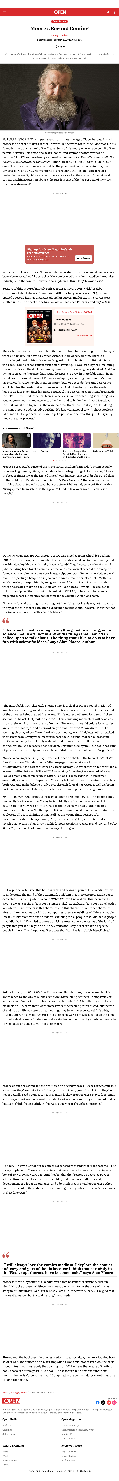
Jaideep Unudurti (59, 35)
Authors (6, 1425)
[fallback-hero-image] (16, 440)
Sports (5, 1464)
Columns (7, 1429)
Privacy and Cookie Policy (41, 1470)
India (5, 1451)
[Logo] (60, 12)
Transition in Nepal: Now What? (78, 1429)
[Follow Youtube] (109, 1402)
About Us (61, 1470)
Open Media (10, 1419)
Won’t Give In (68, 1438)
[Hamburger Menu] (4, 12)
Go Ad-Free (83, 258)
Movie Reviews (69, 1455)
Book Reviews (68, 1460)
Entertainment (10, 1460)
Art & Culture (68, 1451)
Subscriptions (9, 1434)
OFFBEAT (108, 12)
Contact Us (85, 1470)
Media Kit (73, 1470)
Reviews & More (71, 1445)
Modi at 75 (66, 1434)
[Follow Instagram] (114, 1402)
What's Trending (13, 1445)
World (5, 1455)
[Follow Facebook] (97, 1402)
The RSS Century (70, 1425)
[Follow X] (103, 1402)
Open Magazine (71, 1419)
